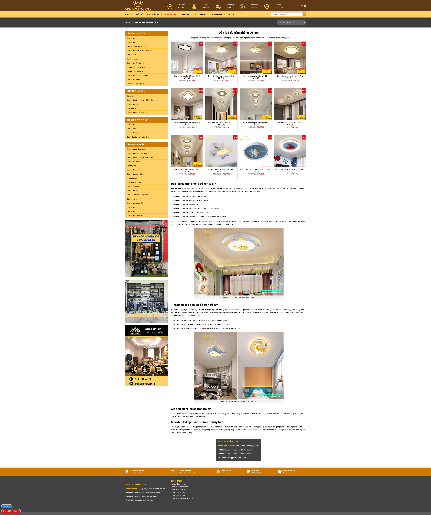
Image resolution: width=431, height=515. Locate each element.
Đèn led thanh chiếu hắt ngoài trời (139, 51)
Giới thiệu (140, 14)
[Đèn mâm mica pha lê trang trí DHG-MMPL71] (256, 104)
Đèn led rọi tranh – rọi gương (137, 113)
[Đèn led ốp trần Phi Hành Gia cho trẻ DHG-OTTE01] (256, 151)
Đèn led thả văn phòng (135, 170)
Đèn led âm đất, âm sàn (135, 63)
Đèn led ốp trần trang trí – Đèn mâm (140, 100)
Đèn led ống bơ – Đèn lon (136, 174)
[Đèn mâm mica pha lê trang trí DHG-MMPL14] (187, 104)
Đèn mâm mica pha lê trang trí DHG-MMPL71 (256, 124)
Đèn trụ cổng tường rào (135, 71)
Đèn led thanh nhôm (134, 216)
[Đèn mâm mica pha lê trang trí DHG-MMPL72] (221, 104)
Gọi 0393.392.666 (11, 511)
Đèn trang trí (170, 14)
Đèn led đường (132, 133)
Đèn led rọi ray (132, 199)
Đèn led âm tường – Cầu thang (138, 76)
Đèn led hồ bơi (132, 42)
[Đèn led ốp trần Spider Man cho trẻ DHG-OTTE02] (290, 151)
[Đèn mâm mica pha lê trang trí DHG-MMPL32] (221, 58)
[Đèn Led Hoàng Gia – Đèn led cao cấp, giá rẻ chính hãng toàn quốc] (138, 5)
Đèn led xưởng (132, 129)
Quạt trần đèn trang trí (135, 182)
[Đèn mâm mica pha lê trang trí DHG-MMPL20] (187, 58)
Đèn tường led (132, 178)
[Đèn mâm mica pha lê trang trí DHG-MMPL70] (290, 104)
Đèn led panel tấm (133, 162)
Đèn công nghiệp (217, 14)
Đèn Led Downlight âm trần (137, 153)
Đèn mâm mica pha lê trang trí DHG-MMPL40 (290, 77)
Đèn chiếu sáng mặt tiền (136, 84)
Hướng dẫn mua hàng (179, 484)
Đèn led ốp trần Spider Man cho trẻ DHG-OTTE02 (290, 171)
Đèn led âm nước (133, 38)
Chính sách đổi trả (178, 495)
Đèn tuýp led (131, 166)
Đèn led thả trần (133, 104)
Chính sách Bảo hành (179, 492)
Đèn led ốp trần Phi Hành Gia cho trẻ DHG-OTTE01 (255, 171)
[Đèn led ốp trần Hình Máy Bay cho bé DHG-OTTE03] (221, 151)
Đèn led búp (131, 211)
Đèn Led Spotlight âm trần (136, 149)
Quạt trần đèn (200, 14)
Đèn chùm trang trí (134, 187)
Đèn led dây (131, 207)
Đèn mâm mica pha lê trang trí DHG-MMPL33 (256, 77)
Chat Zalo (6, 506)
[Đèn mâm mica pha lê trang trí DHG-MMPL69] (187, 151)
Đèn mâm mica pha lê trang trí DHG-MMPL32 (221, 77)
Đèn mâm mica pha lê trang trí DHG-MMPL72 (221, 124)
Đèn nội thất (185, 14)
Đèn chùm (130, 96)
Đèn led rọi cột (132, 59)
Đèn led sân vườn (154, 14)
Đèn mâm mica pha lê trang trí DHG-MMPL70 (290, 124)
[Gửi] (304, 14)
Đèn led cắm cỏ (132, 55)
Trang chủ (129, 14)
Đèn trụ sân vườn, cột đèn (136, 67)
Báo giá (231, 14)
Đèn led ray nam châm (135, 203)
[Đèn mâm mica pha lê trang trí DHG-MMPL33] (256, 58)
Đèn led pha (131, 125)
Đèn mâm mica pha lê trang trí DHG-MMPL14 (187, 124)
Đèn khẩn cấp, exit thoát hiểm (138, 137)
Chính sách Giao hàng (179, 490)
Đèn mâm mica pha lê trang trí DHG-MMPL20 (187, 77)
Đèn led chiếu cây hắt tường (137, 46)
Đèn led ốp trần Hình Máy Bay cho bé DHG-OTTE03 (221, 171)
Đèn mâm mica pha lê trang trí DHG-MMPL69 (187, 171)
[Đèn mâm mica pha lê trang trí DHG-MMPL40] (290, 58)
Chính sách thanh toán (179, 487)
